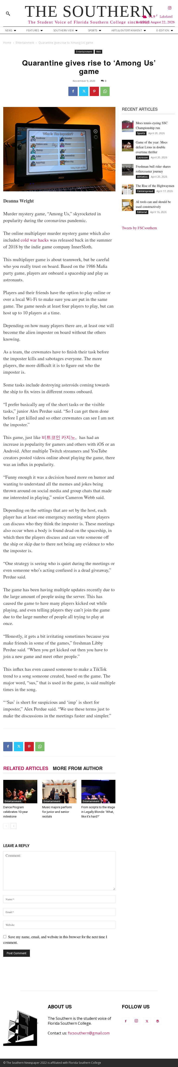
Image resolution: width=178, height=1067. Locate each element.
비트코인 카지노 (58, 437)
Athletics (142, 176)
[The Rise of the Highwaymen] (128, 189)
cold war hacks (34, 240)
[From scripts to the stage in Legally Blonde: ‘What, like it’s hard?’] (98, 791)
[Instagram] (170, 8)
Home (7, 43)
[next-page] (13, 826)
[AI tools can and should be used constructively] (128, 205)
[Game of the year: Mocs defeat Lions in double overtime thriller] (128, 145)
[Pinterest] (94, 91)
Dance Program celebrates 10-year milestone (15, 811)
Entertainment (25, 43)
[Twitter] (83, 91)
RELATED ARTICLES (25, 768)
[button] (8, 13)
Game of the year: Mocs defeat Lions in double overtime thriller (151, 147)
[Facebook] (73, 91)
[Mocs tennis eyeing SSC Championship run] (128, 126)
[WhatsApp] (105, 91)
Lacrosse (142, 157)
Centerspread (145, 191)
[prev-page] (6, 826)
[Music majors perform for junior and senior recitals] (59, 791)
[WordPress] (157, 1021)
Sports (141, 133)
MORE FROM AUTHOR (77, 768)
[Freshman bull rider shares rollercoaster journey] (128, 170)
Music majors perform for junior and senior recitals (57, 811)
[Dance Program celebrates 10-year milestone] (20, 791)
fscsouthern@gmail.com (89, 1033)
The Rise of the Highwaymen (155, 185)
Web (98, 51)
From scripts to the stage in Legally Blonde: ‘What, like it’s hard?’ (98, 811)
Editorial (142, 212)
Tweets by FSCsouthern (139, 227)
